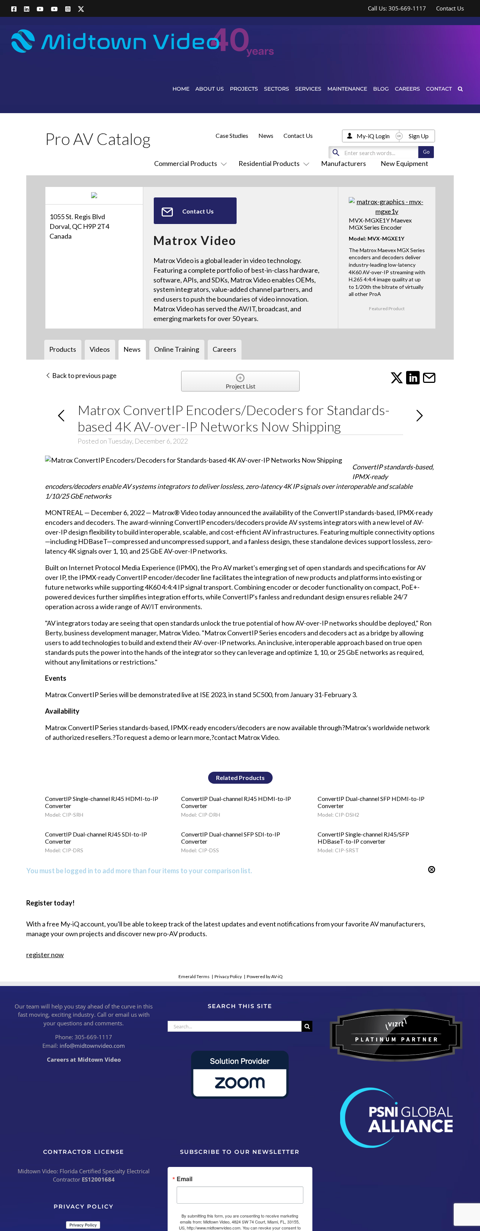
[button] (460, 88)
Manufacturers (343, 163)
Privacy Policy (228, 976)
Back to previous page (84, 375)
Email (184, 1179)
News (265, 135)
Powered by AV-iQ (265, 976)
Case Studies (232, 135)
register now (45, 954)
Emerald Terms (194, 976)
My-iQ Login (373, 135)
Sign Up (419, 135)
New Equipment (404, 163)
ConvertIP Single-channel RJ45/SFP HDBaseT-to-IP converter (363, 838)
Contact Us (298, 135)
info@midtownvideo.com (92, 1045)
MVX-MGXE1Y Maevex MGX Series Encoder (380, 224)
